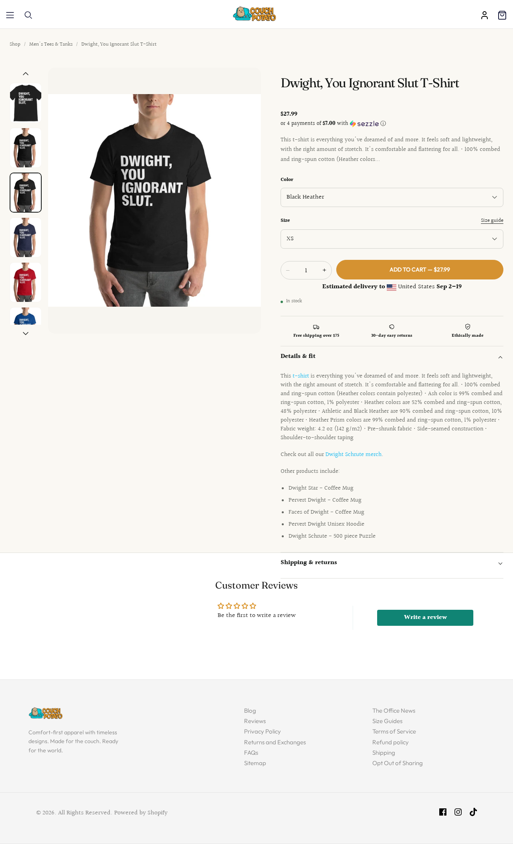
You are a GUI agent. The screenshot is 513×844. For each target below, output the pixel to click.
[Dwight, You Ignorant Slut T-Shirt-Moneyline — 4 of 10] (26, 237)
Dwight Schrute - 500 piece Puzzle (332, 536)
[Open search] (28, 15)
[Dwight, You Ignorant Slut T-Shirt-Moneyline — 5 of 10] (26, 282)
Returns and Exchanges (275, 742)
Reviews (255, 721)
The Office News (393, 710)
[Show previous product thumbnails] (26, 74)
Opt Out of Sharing (397, 763)
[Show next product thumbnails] (26, 334)
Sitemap (255, 763)
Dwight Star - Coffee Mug (321, 488)
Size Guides (387, 721)
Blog (250, 710)
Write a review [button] (425, 618)
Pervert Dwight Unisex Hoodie (326, 524)
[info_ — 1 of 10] (26, 103)
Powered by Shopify (141, 813)
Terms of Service (394, 731)
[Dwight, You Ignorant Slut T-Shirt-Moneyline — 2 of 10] (26, 148)
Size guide (492, 221)
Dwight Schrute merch (353, 454)
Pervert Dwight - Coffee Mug (325, 500)
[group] (154, 201)
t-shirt (301, 376)
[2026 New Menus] (10, 15)
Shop (15, 44)
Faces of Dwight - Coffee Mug (326, 512)
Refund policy (390, 742)
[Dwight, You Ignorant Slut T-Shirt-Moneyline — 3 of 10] (26, 193)
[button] (392, 123)
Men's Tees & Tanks (51, 44)
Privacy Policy (262, 731)
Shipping (383, 752)
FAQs (251, 752)
